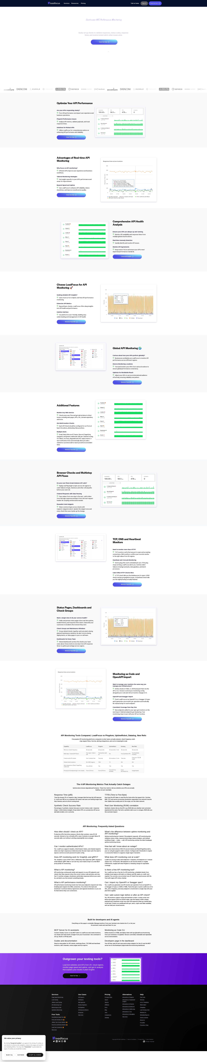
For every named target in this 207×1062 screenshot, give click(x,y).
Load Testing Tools (144, 1009)
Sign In (144, 3)
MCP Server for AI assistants (66, 930)
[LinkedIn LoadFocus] (57, 1041)
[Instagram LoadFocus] (62, 1041)
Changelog (142, 1007)
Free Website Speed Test (58, 1017)
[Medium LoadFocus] (59, 1041)
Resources (75, 3)
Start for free (154, 3)
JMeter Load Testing (57, 1002)
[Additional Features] (123, 420)
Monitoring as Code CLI (115, 930)
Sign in (106, 999)
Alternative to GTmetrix (128, 1004)
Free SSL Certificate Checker (59, 1024)
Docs (106, 1007)
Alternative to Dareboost (128, 1006)
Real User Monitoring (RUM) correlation (121, 805)
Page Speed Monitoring (57, 997)
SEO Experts (81, 997)
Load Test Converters (57, 1027)
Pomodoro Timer (144, 1025)
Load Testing (55, 999)
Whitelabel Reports (144, 1015)
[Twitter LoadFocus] (54, 1041)
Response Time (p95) (63, 795)
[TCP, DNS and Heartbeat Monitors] (83, 549)
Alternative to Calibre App (128, 1009)
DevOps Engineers (82, 1004)
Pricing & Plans (108, 997)
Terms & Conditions (131, 1039)
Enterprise (80, 1012)
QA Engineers (81, 1007)
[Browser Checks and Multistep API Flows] (128, 489)
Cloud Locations (144, 1017)
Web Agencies (81, 1002)
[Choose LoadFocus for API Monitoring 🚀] (128, 303)
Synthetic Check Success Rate (67, 805)
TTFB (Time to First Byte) (116, 795)
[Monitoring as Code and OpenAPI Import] (83, 689)
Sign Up (107, 1002)
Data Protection (149, 1039)
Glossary (142, 999)
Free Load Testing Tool (57, 1019)
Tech (106, 1012)
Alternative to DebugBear (128, 1014)
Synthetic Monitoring (57, 1009)
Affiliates (107, 1004)
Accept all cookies (35, 1055)
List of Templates (144, 1002)
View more (54, 1029)
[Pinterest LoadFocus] (65, 1041)
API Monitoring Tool (56, 1004)
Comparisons (108, 1015)
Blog (106, 1009)
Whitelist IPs (143, 1012)
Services (66, 3)
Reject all (9, 1055)
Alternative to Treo (127, 1011)
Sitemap (107, 1017)
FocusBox (142, 1022)
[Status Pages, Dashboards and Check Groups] (128, 626)
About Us (142, 1020)
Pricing (83, 3)
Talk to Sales (135, 3)
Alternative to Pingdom (128, 997)
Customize (20, 1055)
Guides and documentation (65, 941)
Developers (81, 999)
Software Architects (83, 1009)
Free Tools (142, 997)
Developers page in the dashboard (119, 941)
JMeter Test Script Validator (59, 1022)
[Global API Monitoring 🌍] (83, 358)
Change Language (149, 1041)
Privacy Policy (141, 1039)
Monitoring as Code (56, 1007)
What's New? (143, 1004)
